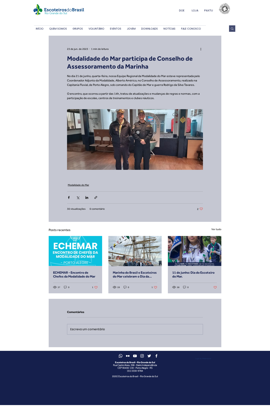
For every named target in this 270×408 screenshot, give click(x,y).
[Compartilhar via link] (96, 197)
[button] (58, 29)
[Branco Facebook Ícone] (156, 356)
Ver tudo (216, 229)
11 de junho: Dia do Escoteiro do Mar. (193, 274)
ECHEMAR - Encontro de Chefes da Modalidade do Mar (74, 274)
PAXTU (208, 10)
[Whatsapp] (120, 356)
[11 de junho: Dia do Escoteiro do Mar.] (194, 251)
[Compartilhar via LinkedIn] (87, 197)
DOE (181, 10)
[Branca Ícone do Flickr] (127, 356)
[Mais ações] (201, 49)
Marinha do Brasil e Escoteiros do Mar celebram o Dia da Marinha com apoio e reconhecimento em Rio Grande (135, 274)
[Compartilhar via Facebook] (69, 197)
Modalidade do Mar (78, 184)
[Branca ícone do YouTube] (135, 356)
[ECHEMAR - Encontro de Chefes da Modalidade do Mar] (75, 251)
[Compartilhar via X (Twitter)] (78, 197)
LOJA (195, 10)
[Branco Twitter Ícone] (149, 356)
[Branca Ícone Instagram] (142, 356)
